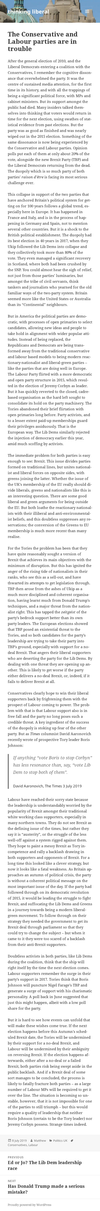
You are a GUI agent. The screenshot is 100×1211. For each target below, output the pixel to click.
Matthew (40, 1140)
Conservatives (17, 1145)
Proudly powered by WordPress (29, 1205)
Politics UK (60, 1140)
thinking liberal (28, 11)
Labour (33, 1145)
